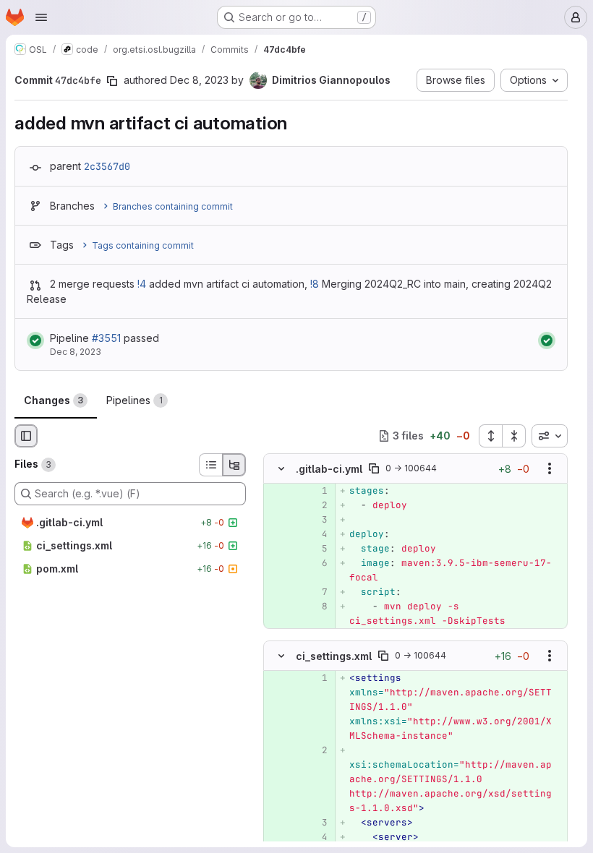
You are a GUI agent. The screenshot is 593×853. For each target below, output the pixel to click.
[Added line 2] (315, 505)
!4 (141, 284)
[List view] (210, 464)
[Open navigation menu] (41, 17)
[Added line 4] (315, 534)
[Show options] (549, 468)
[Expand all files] (490, 435)
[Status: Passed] (35, 340)
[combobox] (550, 435)
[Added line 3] (315, 520)
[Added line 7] (315, 592)
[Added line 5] (315, 548)
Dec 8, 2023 (199, 80)
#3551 (106, 338)
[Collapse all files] (514, 435)
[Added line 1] (315, 491)
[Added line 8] (315, 606)
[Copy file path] (374, 468)
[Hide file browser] (26, 435)
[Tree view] (234, 464)
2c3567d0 (107, 166)
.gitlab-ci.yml (329, 469)
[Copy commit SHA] (112, 81)
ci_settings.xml (334, 656)
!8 (314, 284)
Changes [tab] (53, 400)
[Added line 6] (315, 563)
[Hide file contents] (281, 468)
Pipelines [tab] (134, 400)
